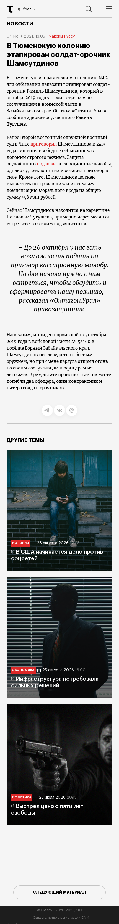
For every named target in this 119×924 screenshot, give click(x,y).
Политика (21, 797)
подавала (46, 164)
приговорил (43, 144)
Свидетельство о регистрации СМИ (61, 917)
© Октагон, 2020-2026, (59, 910)
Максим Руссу (61, 36)
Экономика (23, 670)
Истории (20, 543)
